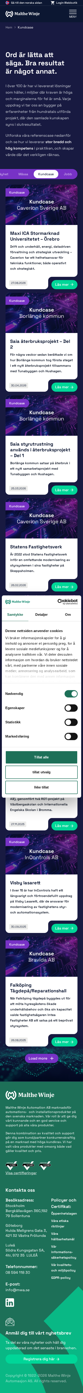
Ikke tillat (41, 787)
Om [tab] (68, 614)
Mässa (23, 174)
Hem (9, 27)
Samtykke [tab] (15, 614)
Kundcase (46, 174)
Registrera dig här (39, 1359)
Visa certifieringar (21, 1173)
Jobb (68, 174)
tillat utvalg (41, 772)
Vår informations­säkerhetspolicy (63, 1252)
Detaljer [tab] (41, 614)
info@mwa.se (18, 1290)
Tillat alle (41, 757)
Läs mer (62, 284)
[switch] (71, 708)
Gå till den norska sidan (26, 3)
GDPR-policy (61, 1278)
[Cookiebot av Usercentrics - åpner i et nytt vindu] (58, 602)
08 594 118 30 (18, 1272)
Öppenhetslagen (64, 1213)
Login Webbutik (66, 3)
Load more (38, 1058)
